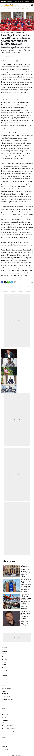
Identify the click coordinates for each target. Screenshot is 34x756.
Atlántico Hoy (6, 696)
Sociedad (4, 659)
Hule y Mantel (6, 702)
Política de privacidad (8, 728)
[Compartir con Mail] (15, 282)
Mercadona (27, 1)
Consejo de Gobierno (18, 1)
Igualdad (4, 675)
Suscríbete (5, 714)
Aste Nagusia (9, 1)
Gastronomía (6, 670)
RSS (3, 723)
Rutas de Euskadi (7, 673)
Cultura (4, 665)
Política (4, 656)
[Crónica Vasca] (10, 5)
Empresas (4, 654)
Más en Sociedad (9, 561)
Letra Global (5, 694)
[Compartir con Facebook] (2, 282)
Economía (4, 651)
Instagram (5, 749)
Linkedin (4, 746)
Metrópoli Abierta (7, 688)
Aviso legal (5, 720)
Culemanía (5, 691)
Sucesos (4, 667)
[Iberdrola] (25, 8)
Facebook (4, 741)
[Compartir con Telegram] (11, 282)
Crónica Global (6, 685)
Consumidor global (7, 699)
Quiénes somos (6, 712)
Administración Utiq (8, 731)
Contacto (4, 717)
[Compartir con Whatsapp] (8, 282)
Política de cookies (7, 725)
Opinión (4, 662)
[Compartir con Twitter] (5, 282)
